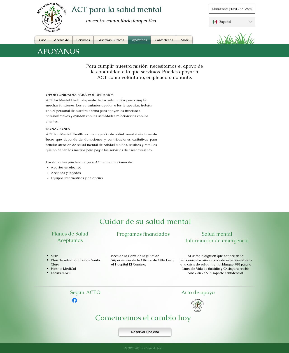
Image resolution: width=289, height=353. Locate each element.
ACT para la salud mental (116, 9)
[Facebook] (74, 300)
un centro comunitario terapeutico (121, 21)
